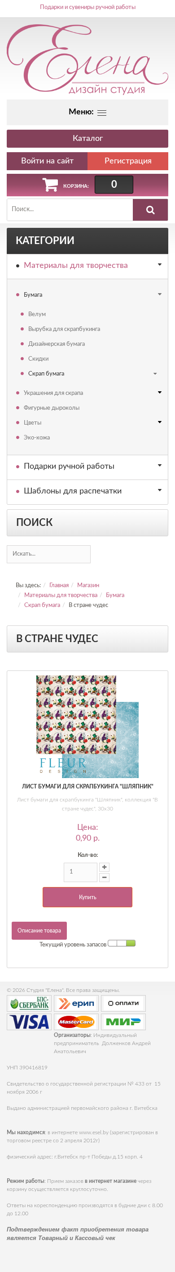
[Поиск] (150, 210)
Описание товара (39, 930)
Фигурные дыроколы (51, 408)
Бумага (33, 295)
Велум (37, 314)
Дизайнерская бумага (56, 344)
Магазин (88, 585)
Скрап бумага (46, 374)
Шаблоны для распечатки (73, 491)
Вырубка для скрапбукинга (64, 329)
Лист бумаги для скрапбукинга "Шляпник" (87, 786)
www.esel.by (94, 1132)
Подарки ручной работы (69, 466)
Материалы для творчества (76, 266)
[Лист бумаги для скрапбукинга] (87, 726)
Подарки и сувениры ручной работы (88, 7)
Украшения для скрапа (53, 393)
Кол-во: (88, 855)
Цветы (32, 423)
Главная (59, 585)
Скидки (38, 359)
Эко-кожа (37, 438)
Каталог (88, 139)
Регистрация (128, 161)
